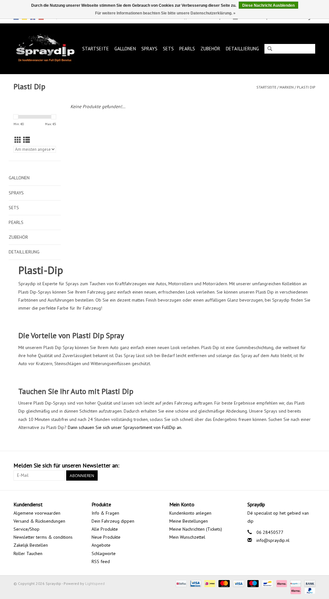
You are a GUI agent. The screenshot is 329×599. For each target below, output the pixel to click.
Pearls (187, 49)
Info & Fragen (105, 513)
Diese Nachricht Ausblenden (268, 5)
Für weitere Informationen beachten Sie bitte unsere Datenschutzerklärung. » (165, 13)
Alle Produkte (105, 529)
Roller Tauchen (27, 553)
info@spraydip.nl (272, 540)
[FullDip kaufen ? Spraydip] (45, 48)
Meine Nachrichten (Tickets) (195, 529)
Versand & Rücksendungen (39, 521)
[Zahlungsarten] (180, 583)
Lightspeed (95, 583)
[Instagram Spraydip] (310, 465)
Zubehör (210, 49)
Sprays (149, 49)
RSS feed (101, 561)
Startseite (95, 49)
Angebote (101, 545)
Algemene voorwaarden (36, 513)
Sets (168, 49)
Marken (287, 87)
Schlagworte (104, 553)
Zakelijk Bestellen (30, 545)
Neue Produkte (106, 537)
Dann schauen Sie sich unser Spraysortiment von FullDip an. (125, 427)
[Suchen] (269, 49)
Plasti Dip (306, 87)
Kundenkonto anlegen (190, 513)
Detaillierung (242, 49)
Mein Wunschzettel (187, 537)
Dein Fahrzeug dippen (113, 521)
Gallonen (125, 49)
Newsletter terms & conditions (43, 537)
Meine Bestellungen (188, 521)
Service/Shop (26, 529)
